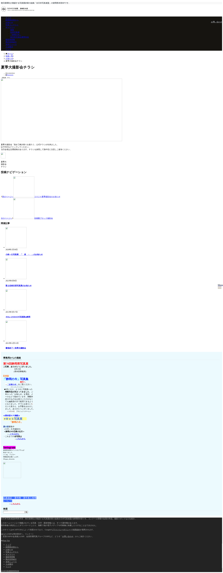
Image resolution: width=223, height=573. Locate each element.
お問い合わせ (216, 22)
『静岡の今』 (15, 35)
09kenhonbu (10, 75)
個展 (12, 30)
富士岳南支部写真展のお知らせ (19, 286)
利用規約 (76, 530)
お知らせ (9, 22)
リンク (8, 49)
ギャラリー (10, 27)
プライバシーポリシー (61, 530)
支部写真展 (15, 32)
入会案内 (9, 47)
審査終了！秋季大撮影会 (16, 348)
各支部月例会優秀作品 (19, 37)
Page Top (6, 541)
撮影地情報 (10, 40)
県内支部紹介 (11, 42)
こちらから (14, 434)
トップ (8, 18)
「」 (12, 384)
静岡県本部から (12, 20)
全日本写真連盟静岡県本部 (10, 571)
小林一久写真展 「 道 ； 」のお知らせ (24, 254)
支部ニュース (11, 44)
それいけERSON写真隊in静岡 (18, 317)
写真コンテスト (12, 25)
